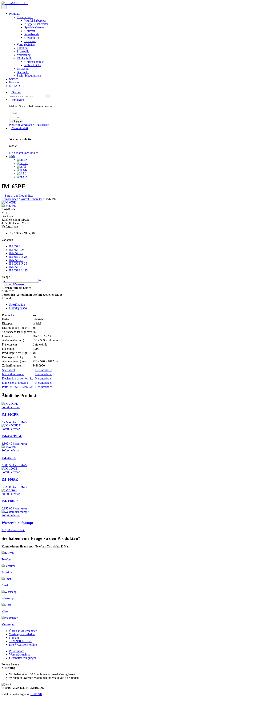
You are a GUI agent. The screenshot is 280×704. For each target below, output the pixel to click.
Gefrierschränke (34, 61)
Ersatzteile (23, 51)
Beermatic (23, 72)
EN (25, 159)
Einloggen (16, 121)
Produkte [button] (14, 13)
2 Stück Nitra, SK (24, 233)
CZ (24, 176)
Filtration (22, 48)
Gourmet (29, 30)
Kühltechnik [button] (24, 58)
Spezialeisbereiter (34, 27)
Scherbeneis (31, 34)
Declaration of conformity (17, 378)
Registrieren (42, 124)
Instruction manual (13, 374)
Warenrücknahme (19, 654)
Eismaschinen (10, 199)
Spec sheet (8, 370)
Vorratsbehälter (26, 44)
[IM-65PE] (9, 202)
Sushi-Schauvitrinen (29, 75)
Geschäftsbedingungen (23, 658)
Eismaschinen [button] (25, 17)
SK (24, 170)
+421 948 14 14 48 (20, 641)
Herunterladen (43, 370)
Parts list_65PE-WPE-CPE (18, 386)
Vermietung (24, 55)
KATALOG (16, 85)
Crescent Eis (31, 37)
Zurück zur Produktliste (18, 195)
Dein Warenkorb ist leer (23, 152)
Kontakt (14, 82)
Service (13, 79)
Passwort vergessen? (21, 124)
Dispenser (30, 41)
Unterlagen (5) (18, 308)
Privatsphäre (16, 651)
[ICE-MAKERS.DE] (15, 3)
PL (24, 173)
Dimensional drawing (15, 382)
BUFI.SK (36, 694)
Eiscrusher (23, 68)
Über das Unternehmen (23, 630)
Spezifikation (17, 304)
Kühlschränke (32, 65)
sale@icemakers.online (23, 644)
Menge (6, 277)
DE (25, 163)
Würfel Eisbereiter (35, 20)
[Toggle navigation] (4, 7)
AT (24, 166)
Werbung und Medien (22, 634)
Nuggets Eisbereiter (36, 24)
